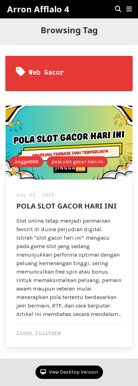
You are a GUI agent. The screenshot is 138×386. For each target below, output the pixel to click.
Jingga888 (26, 162)
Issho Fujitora (38, 333)
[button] (129, 9)
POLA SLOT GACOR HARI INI (66, 206)
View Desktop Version (73, 372)
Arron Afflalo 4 (38, 9)
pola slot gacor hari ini (77, 162)
